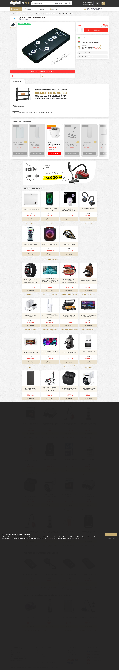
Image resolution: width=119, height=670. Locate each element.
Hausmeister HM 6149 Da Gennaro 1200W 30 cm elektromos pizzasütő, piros (69, 281)
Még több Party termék (49, 223)
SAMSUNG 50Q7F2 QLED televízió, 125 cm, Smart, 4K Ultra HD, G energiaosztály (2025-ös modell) (50, 281)
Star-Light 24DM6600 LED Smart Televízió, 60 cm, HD (88, 315)
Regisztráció (88, 2)
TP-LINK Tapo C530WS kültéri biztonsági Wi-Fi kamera (88, 388)
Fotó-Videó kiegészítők (21, 13)
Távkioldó (31, 13)
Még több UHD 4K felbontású (50, 294)
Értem (111, 535)
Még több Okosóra (30, 294)
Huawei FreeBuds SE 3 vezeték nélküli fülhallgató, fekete (69, 388)
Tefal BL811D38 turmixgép (30, 244)
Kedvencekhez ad (18, 76)
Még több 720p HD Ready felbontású (88, 330)
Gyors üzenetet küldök (87, 57)
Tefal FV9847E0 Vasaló (69, 244)
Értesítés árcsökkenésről (50, 76)
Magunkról (30, 9)
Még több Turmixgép (31, 258)
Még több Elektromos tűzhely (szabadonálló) (88, 366)
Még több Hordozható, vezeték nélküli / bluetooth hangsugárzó (50, 258)
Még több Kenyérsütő (30, 329)
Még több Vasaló (69, 258)
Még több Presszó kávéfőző (88, 294)
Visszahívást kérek (86, 53)
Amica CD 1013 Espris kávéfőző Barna (88, 280)
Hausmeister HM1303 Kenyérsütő (30, 315)
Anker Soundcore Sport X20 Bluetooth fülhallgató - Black (88, 209)
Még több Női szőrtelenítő (69, 223)
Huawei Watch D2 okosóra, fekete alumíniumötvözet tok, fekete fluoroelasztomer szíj (31, 281)
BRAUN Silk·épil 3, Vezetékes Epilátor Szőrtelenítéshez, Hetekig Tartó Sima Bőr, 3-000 (69, 209)
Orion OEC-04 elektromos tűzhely (88, 352)
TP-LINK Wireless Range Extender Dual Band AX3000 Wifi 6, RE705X (50, 316)
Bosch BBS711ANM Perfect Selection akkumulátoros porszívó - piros (50, 389)
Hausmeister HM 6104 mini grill (30, 352)
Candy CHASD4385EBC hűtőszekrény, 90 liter (30, 388)
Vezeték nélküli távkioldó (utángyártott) (45, 13)
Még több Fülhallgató (88, 223)
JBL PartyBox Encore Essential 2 (50, 244)
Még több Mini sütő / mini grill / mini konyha (30, 366)
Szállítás (42, 9)
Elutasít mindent (111, 538)
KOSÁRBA (21, 154)
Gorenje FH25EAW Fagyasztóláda (31, 209)
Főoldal (12, 13)
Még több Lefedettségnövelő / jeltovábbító (49, 330)
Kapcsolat (54, 9)
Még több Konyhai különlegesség (69, 294)
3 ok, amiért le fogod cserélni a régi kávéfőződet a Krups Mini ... (95, 9)
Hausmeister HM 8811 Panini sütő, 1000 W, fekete (69, 315)
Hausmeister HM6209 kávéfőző (69, 352)
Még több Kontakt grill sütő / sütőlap (69, 329)
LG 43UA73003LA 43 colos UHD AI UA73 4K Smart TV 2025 (50, 352)
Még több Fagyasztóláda (31, 223)
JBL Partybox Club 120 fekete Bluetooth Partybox (50, 209)
